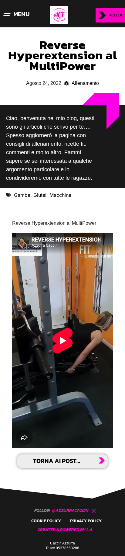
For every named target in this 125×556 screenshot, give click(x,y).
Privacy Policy (86, 521)
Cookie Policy (46, 521)
